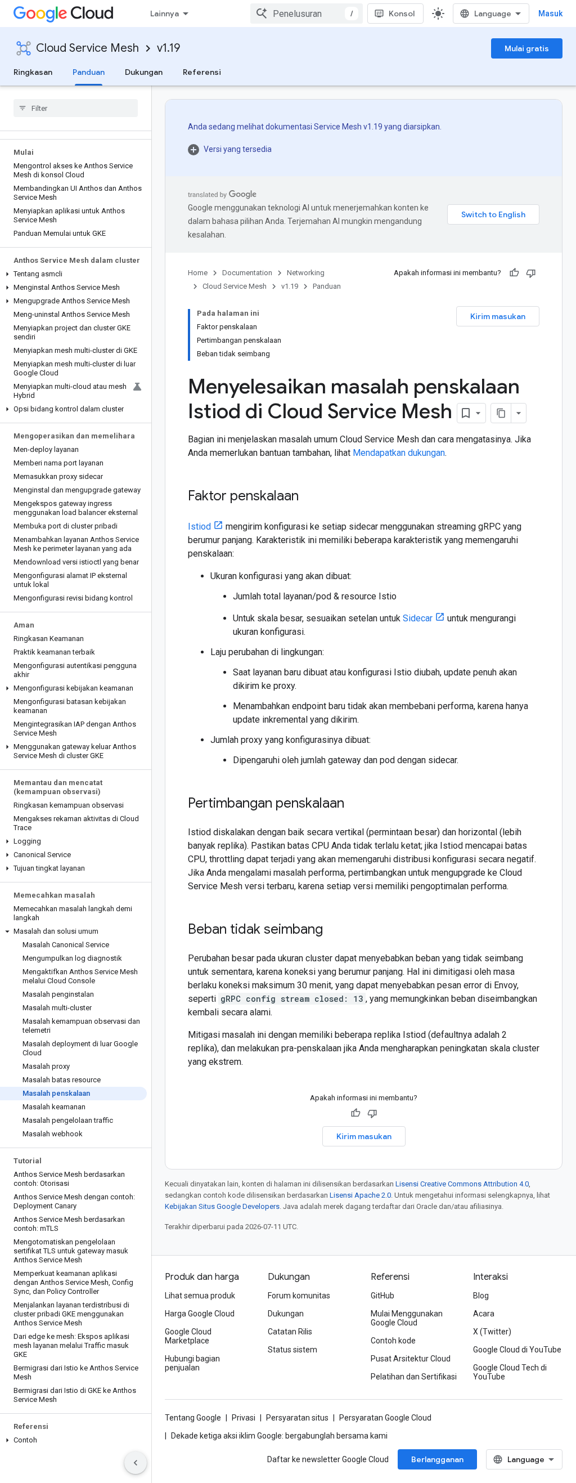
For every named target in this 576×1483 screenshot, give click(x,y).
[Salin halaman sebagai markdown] (501, 413)
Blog (481, 1295)
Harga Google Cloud (200, 1313)
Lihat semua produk (200, 1295)
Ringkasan (33, 72)
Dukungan (144, 72)
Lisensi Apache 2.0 (360, 1195)
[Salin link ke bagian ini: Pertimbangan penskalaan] (355, 804)
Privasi (243, 1417)
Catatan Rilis (290, 1331)
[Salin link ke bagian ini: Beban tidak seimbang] (334, 930)
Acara (483, 1313)
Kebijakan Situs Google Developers (222, 1206)
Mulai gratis (527, 48)
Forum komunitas (299, 1295)
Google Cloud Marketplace (188, 1336)
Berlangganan (437, 1459)
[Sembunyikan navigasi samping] (135, 1462)
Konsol (402, 13)
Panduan (89, 72)
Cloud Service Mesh (87, 48)
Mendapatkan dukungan (399, 452)
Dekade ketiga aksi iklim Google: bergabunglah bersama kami (279, 1435)
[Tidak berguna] (531, 273)
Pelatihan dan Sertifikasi (414, 1376)
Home (198, 272)
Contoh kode (393, 1340)
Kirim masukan (497, 316)
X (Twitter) (492, 1331)
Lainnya (164, 13)
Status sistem (292, 1349)
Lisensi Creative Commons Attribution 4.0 (462, 1184)
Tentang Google (193, 1417)
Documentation (247, 272)
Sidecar (418, 618)
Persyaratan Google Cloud (385, 1417)
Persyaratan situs (297, 1417)
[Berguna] (514, 273)
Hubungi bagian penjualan (192, 1363)
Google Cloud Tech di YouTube (510, 1372)
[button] (73, 274)
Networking (306, 272)
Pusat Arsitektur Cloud (411, 1358)
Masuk (550, 13)
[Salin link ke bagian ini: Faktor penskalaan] (310, 497)
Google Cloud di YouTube (517, 1349)
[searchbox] (76, 108)
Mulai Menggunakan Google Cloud (407, 1318)
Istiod (199, 526)
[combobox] (306, 13)
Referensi (202, 72)
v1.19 (168, 48)
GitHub (382, 1295)
